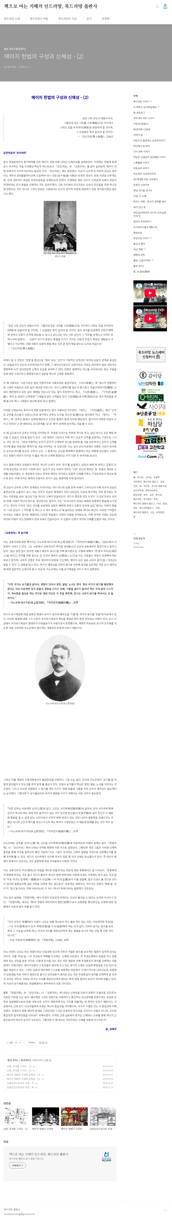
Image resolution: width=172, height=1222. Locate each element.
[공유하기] (16, 1042)
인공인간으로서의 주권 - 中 (20, 1087)
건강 (135, 486)
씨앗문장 (160, 512)
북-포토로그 (139, 112)
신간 (152, 512)
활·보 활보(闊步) (141, 271)
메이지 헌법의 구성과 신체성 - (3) (23, 1074)
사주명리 (137, 481)
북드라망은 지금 (67, 18)
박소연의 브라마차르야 (144, 173)
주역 (156, 499)
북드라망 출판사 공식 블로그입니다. (26, 1158)
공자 (145, 494)
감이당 (140, 477)
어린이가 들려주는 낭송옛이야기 (149, 140)
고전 (151, 494)
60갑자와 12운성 (141, 129)
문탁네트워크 (151, 490)
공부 (135, 507)
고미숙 (148, 477)
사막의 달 (138, 134)
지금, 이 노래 (139, 196)
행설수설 (137, 232)
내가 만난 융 (139, 207)
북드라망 (137, 499)
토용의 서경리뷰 (141, 184)
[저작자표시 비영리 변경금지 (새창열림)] (43, 1042)
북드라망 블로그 (150, 481)
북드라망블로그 (146, 507)
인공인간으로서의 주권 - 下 (20, 1083)
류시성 (159, 494)
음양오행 (137, 494)
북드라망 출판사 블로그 (144, 503)
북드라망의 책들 (39, 18)
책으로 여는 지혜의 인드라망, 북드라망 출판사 (50, 6)
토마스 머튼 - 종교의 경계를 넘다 (149, 201)
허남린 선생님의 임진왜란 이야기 (149, 157)
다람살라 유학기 (141, 168)
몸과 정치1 (13, 1060)
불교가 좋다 (139, 243)
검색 (157, 6)
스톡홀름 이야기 (141, 162)
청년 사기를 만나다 (142, 190)
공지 (89, 18)
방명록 (105, 18)
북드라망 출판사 (140, 512)
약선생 (146, 486)
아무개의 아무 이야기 (143, 118)
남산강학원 (138, 490)
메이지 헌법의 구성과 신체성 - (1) (23, 1078)
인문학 (157, 477)
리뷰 (158, 507)
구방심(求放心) (141, 123)
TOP (165, 1210)
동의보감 (147, 499)
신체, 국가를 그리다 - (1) (19, 1070)
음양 (165, 503)
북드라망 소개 (12, 18)
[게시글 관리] (20, 1042)
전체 (135, 95)
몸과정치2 (26, 1060)
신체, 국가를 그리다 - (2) (19, 1066)
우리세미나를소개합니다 (145, 227)
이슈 (159, 503)
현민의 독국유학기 (142, 221)
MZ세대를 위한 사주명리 (145, 179)
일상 (162, 481)
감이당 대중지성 (159, 486)
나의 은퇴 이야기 (141, 151)
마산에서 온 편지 (141, 146)
